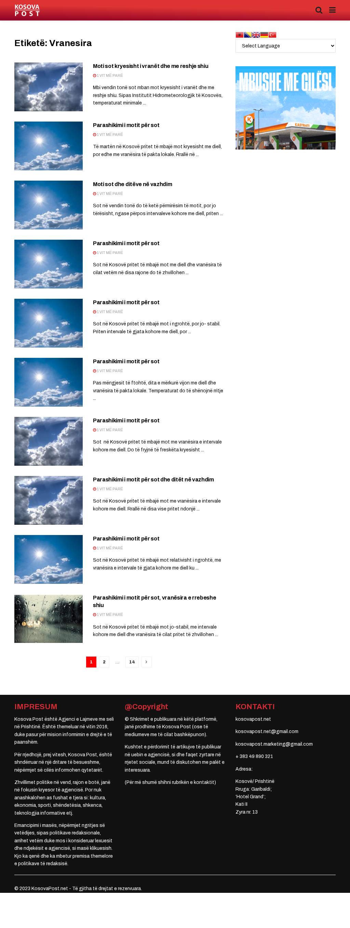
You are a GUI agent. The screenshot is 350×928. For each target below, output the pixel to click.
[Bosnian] (248, 34)
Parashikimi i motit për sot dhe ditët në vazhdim (153, 479)
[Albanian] (239, 34)
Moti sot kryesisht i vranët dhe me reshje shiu (150, 66)
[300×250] (285, 107)
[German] (264, 34)
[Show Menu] (332, 10)
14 (132, 662)
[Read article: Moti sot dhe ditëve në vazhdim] (48, 205)
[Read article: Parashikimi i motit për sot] (48, 146)
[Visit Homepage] (27, 10)
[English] (256, 34)
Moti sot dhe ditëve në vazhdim (132, 184)
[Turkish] (272, 34)
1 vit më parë (109, 75)
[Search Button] (318, 10)
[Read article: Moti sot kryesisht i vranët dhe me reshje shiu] (48, 86)
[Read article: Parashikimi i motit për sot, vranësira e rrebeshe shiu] (48, 618)
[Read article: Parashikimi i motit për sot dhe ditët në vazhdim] (48, 500)
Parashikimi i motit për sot (126, 125)
